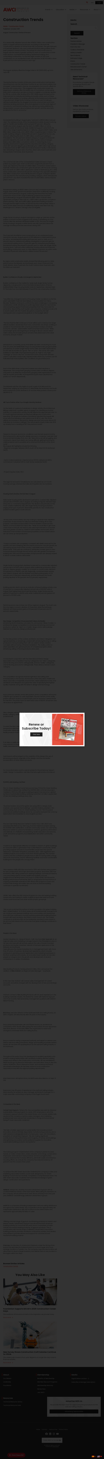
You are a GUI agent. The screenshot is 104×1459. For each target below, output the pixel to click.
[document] (52, 729)
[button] (81, 715)
